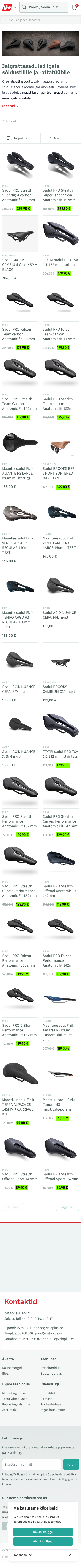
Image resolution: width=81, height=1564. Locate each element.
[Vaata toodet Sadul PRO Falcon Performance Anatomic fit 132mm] (20, 929)
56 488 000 (25, 1333)
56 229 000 (33, 1339)
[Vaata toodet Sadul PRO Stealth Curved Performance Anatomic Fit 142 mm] (61, 790)
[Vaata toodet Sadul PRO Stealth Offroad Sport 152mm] (61, 1148)
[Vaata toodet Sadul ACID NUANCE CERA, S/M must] (20, 660)
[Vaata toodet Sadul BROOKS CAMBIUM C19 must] (61, 660)
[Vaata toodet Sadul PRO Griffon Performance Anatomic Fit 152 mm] (20, 999)
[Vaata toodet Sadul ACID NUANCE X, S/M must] (20, 725)
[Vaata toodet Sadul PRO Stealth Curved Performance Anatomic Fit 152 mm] (20, 860)
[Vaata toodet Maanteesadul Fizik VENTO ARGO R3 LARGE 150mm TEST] (61, 512)
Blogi (6, 1373)
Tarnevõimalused (14, 1398)
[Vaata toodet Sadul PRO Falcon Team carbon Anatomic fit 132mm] (20, 303)
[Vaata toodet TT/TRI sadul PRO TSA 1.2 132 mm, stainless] (61, 725)
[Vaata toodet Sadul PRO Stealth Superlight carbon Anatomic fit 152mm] (61, 164)
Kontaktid (48, 1393)
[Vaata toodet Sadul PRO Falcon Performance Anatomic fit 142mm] (61, 929)
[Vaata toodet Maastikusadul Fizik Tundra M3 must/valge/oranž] (61, 1073)
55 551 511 (24, 1327)
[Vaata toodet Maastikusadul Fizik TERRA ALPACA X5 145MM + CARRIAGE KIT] (20, 1073)
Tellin (71, 1464)
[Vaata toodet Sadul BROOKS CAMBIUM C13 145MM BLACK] (20, 233)
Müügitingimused (15, 1393)
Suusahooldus (51, 1373)
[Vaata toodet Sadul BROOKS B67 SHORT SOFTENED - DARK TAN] (61, 442)
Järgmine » (67, 1207)
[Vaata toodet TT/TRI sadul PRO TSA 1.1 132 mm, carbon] (61, 233)
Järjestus (20, 138)
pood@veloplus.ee (48, 1333)
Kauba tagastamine (16, 1404)
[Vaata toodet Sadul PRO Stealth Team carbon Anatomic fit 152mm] (61, 373)
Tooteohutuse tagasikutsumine (53, 1407)
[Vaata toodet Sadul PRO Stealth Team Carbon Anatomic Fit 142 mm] (20, 373)
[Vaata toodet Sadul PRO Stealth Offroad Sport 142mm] (20, 1148)
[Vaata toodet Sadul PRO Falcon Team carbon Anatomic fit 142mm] (61, 303)
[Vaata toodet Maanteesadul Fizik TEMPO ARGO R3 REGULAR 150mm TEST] (20, 586)
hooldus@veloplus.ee (59, 1339)
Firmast (46, 1398)
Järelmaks (9, 1409)
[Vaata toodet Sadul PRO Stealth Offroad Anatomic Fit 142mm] (61, 860)
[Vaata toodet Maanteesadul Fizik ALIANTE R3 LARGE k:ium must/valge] (20, 442)
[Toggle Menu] (9, 7)
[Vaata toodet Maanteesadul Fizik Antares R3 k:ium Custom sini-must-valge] (61, 999)
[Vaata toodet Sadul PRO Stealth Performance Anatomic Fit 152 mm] (20, 790)
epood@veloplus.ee (48, 1327)
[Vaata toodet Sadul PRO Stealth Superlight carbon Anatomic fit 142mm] (20, 164)
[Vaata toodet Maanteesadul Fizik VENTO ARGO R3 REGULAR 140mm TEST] (20, 512)
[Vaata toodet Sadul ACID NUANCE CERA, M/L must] (61, 586)
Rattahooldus (50, 1367)
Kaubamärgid (12, 1367)
